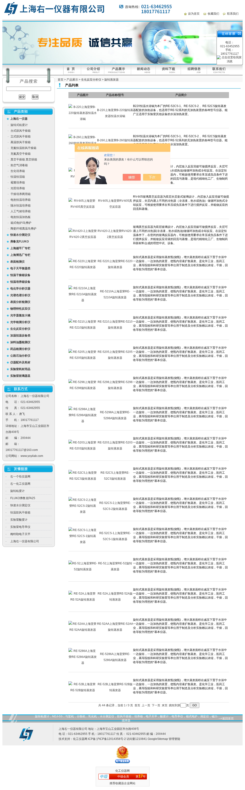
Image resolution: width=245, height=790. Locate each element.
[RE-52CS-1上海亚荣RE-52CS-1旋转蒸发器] (82, 542)
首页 (60, 79)
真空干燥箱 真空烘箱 (24, 159)
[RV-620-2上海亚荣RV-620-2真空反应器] (82, 237)
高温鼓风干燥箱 (21, 142)
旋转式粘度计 (19, 125)
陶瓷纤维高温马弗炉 (23, 228)
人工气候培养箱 (21, 211)
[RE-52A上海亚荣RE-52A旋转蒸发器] (82, 599)
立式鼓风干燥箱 (21, 136)
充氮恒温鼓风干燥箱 (23, 148)
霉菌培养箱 (18, 182)
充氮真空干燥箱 (21, 153)
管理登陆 (174, 739)
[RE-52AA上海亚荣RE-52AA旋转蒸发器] (82, 629)
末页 (164, 705)
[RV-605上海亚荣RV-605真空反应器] (82, 206)
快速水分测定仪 (20, 505)
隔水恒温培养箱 (21, 205)
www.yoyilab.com (32, 456)
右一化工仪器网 (20, 483)
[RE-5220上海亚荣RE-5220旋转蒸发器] (82, 267)
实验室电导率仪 (20, 527)
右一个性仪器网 (20, 476)
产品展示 (72, 79)
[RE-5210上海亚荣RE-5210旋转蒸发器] (82, 327)
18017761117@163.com (22, 450)
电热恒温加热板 (21, 217)
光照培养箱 (18, 188)
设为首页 (194, 13)
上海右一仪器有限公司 (24, 541)
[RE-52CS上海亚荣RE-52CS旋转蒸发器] (82, 478)
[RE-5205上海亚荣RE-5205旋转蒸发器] (82, 358)
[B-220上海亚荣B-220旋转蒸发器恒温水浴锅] (82, 119)
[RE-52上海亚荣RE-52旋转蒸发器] (82, 569)
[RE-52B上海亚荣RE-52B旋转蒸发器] (82, 690)
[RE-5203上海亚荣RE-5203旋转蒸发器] (82, 448)
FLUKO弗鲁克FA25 (22, 498)
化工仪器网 (80, 739)
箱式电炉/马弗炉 (21, 222)
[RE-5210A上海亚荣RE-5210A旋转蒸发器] (82, 300)
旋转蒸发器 (111, 79)
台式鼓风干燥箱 (21, 130)
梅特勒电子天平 (20, 534)
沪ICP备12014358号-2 (111, 739)
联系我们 (233, 13)
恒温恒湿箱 (18, 176)
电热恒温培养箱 (21, 199)
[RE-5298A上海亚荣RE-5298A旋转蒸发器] (82, 421)
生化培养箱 (18, 171)
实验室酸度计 (19, 519)
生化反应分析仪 (91, 79)
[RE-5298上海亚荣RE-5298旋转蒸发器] (82, 388)
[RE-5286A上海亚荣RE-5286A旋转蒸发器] (82, 663)
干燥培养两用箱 (21, 194)
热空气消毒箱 (19, 165)
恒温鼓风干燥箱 (20, 512)
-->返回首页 (226, 718)
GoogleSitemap (158, 739)
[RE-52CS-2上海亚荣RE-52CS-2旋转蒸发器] (82, 511)
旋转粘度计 (17, 491)
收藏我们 (213, 13)
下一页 (156, 705)
